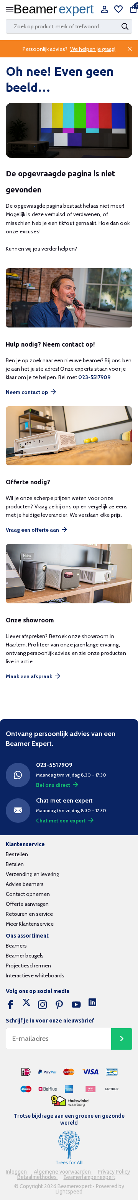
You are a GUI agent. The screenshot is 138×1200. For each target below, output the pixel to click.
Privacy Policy (114, 1172)
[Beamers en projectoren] (55, 10)
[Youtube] (76, 1004)
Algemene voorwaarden (63, 1172)
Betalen (15, 864)
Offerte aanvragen (27, 903)
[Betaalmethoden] (26, 1072)
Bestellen (17, 854)
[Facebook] (10, 1004)
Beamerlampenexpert (89, 1177)
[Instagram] (42, 1004)
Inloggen (17, 1172)
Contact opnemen (28, 894)
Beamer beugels (25, 955)
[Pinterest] (59, 1004)
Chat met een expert (60, 820)
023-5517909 (94, 377)
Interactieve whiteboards (35, 975)
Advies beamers (25, 884)
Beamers (16, 945)
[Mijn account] (104, 9)
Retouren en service (29, 913)
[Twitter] (26, 1004)
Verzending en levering (32, 874)
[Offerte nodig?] (69, 436)
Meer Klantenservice (30, 923)
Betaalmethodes (37, 1177)
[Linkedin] (92, 1004)
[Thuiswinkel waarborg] (70, 1101)
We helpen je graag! (92, 49)
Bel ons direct (53, 785)
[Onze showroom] (69, 573)
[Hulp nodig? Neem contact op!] (69, 298)
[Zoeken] (125, 26)
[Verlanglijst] (118, 10)
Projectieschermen (28, 965)
